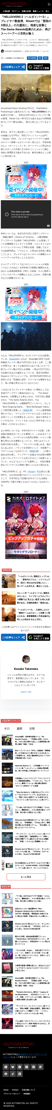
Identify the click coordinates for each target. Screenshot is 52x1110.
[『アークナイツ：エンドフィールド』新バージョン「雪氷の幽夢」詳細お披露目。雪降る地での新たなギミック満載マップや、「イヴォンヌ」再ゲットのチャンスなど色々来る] (7, 1009)
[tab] (7, 728)
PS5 (45, 58)
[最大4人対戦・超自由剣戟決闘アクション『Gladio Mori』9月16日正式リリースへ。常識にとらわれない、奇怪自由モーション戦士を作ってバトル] (7, 940)
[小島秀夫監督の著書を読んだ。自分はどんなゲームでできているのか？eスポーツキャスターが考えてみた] (7, 968)
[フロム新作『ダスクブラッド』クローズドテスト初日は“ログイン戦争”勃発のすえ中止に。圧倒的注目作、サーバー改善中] (7, 1023)
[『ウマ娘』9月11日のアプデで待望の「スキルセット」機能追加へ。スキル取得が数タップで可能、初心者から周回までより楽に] (7, 898)
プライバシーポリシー (11, 1094)
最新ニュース (38, 11)
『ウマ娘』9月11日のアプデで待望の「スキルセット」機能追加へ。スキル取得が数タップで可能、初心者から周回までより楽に (32, 809)
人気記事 (6, 11)
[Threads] (33, 1067)
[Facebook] (6, 1074)
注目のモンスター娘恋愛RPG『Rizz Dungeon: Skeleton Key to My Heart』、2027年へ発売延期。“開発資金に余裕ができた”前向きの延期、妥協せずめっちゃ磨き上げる (32, 914)
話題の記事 (26, 11)
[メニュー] (49, 4)
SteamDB (13, 359)
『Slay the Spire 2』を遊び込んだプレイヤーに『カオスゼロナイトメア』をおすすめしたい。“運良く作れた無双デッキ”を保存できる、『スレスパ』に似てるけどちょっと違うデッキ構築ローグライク (32, 797)
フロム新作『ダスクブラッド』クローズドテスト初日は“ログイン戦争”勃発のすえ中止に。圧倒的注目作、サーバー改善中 (32, 1023)
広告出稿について (28, 1090)
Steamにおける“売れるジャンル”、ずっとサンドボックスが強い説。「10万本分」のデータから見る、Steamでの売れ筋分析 (32, 851)
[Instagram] (20, 1067)
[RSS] (20, 1074)
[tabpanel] (26, 806)
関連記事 (28, 410)
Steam (31, 471)
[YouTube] (6, 1067)
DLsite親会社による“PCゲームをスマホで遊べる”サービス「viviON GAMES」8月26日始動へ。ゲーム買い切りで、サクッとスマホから (32, 865)
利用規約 (27, 1094)
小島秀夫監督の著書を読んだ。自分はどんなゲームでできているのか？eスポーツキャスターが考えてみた (32, 967)
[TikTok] (13, 1074)
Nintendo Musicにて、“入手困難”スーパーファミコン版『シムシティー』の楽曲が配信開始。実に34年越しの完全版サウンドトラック (32, 768)
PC (40, 58)
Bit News (32, 58)
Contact (15, 1090)
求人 (47, 11)
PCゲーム (16, 11)
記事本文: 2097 (26, 692)
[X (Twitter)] (26, 1067)
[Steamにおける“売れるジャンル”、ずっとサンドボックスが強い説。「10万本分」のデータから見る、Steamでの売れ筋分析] (7, 926)
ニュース (45, 51)
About (5, 1090)
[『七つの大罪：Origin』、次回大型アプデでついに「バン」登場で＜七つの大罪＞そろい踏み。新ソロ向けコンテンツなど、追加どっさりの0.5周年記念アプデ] (7, 954)
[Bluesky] (13, 1067)
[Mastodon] (40, 1067)
